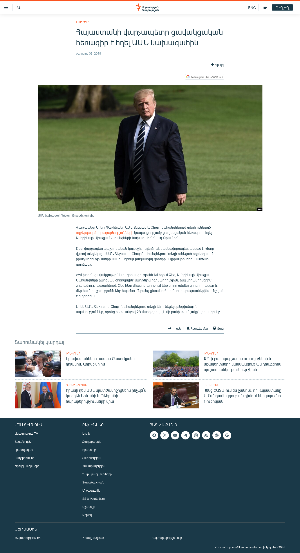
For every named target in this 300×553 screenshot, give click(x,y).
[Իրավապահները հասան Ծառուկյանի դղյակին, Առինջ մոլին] (38, 364)
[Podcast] (216, 435)
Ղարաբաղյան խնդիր (97, 474)
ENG (252, 8)
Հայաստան (211, 385)
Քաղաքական (91, 441)
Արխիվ (87, 515)
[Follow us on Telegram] (185, 435)
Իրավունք (73, 353)
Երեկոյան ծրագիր (27, 466)
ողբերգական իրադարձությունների (104, 232)
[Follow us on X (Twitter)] (164, 435)
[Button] (217, 64)
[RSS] (206, 435)
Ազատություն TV (26, 433)
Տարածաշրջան (76, 385)
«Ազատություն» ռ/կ (28, 538)
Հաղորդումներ (24, 458)
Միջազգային (91, 490)
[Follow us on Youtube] (175, 435)
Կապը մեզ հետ (93, 538)
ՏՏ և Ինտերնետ (93, 498)
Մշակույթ (88, 507)
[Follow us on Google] (227, 435)
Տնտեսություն (91, 458)
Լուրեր (82, 22)
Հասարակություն (94, 466)
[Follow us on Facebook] (154, 435)
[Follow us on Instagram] (196, 435)
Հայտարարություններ (167, 538)
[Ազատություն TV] (265, 7)
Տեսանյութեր (23, 441)
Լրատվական (24, 450)
